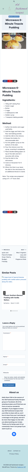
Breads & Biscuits (14, 16)
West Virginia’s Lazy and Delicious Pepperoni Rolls (21, 254)
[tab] (10, 310)
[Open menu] (3, 9)
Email (5, 364)
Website (6, 372)
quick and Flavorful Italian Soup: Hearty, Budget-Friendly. (7, 255)
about (10, 451)
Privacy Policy (14, 454)
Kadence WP (21, 467)
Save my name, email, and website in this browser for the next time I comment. (14, 378)
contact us (16, 451)
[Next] (23, 293)
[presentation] (14, 284)
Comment (7, 333)
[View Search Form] (14, 1)
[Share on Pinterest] (9, 81)
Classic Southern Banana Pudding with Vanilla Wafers (13, 297)
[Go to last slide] (4, 293)
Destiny (7, 303)
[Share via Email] (14, 81)
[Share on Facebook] (4, 81)
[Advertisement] (14, 65)
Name (5, 356)
